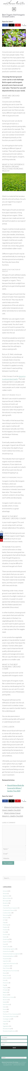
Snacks (4, 1009)
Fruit (4, 932)
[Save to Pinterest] (18, 25)
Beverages (5, 900)
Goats (4, 944)
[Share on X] (11, 25)
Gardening (5, 939)
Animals (5, 891)
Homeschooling (7, 951)
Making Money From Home (10, 970)
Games (5, 937)
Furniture (5, 934)
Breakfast (5, 903)
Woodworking (7, 1028)
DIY (4, 920)
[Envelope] (19, 1054)
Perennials (6, 983)
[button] (14, 9)
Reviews (5, 999)
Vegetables (6, 1026)
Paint (4, 980)
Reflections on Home (8, 997)
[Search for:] (14, 878)
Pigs (4, 985)
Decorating (6, 915)
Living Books (6, 966)
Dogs (4, 922)
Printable (5, 990)
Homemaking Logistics (9, 949)
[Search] (25, 1058)
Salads (4, 1002)
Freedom (5, 929)
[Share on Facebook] (5, 25)
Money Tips (6, 975)
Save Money (6, 1004)
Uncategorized (7, 1019)
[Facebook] (8, 1054)
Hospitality (6, 958)
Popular (5, 987)
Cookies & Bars (7, 913)
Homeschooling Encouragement (11, 954)
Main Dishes (6, 968)
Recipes (5, 995)
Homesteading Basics (8, 956)
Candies (5, 905)
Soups (4, 1011)
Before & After (7, 898)
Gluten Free (6, 942)
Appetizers (6, 896)
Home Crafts (6, 946)
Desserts (5, 917)
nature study (6, 978)
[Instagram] (11, 1054)
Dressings (5, 925)
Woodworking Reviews (9, 1031)
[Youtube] (16, 1054)
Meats (4, 973)
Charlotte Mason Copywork (10, 908)
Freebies (5, 927)
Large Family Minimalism (9, 963)
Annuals (5, 893)
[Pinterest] (14, 1054)
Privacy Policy (14, 1069)
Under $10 (6, 1021)
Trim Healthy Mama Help (9, 1016)
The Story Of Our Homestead (10, 1014)
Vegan (4, 1024)
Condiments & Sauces (8, 910)
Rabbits (5, 992)
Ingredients (6, 961)
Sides (4, 1007)
